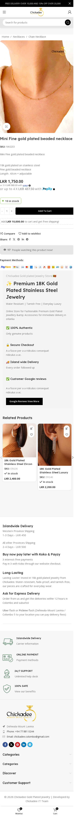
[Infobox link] (18, 526)
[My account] (69, 12)
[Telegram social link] (27, 239)
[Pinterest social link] (18, 239)
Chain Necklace (37, 36)
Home (5, 36)
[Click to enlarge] (6, 127)
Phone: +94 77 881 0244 (20, 731)
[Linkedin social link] (23, 239)
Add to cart (44, 210)
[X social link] (14, 239)
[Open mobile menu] (4, 12)
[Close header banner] (69, 3)
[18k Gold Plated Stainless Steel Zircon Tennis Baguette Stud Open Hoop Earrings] (19, 440)
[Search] (68, 22)
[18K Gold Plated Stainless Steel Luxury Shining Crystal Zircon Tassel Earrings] (54, 445)
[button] (3, 86)
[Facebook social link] (10, 239)
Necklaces (19, 36)
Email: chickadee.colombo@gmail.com (28, 736)
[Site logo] (37, 11)
